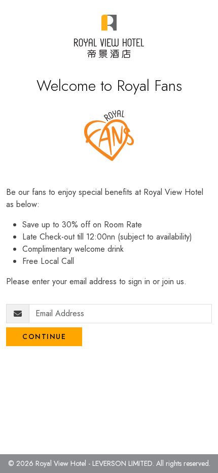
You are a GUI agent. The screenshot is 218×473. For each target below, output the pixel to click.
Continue (44, 336)
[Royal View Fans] (108, 36)
